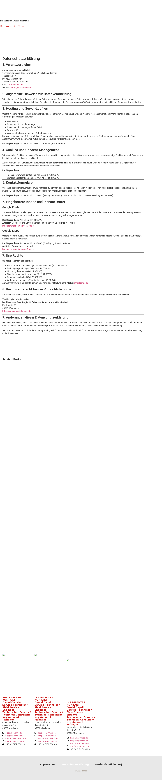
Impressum (47, 764)
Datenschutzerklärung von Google (18, 226)
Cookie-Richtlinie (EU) (108, 764)
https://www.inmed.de (21, 87)
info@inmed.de (16, 84)
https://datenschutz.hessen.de (16, 311)
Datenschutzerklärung (74, 764)
